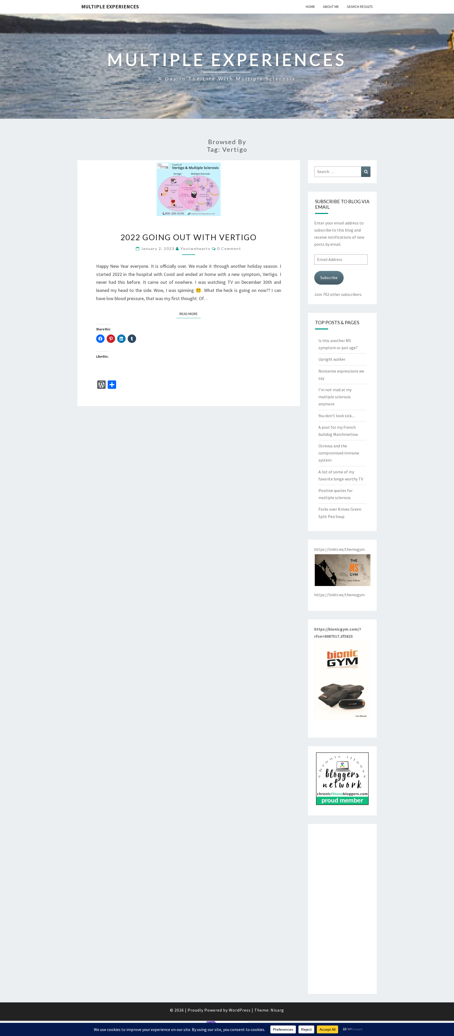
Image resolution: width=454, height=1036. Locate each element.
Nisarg (277, 1010)
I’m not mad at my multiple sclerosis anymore (335, 396)
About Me (331, 6)
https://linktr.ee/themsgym (339, 594)
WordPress (240, 1010)
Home (310, 6)
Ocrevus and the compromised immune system (338, 453)
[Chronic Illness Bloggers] (342, 780)
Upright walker (331, 359)
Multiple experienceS (110, 6)
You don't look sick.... (336, 415)
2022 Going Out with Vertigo (188, 237)
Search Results (360, 6)
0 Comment (229, 248)
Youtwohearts (195, 248)
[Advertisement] (342, 909)
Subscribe (329, 277)
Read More (190, 313)
